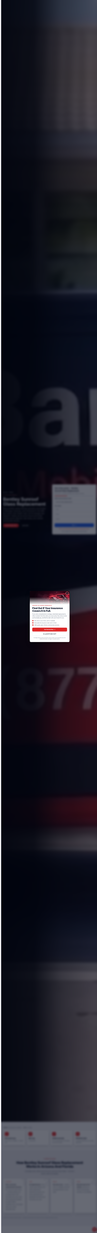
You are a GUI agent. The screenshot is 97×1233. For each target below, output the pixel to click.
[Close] (67, 593)
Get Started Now (49, 629)
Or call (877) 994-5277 (49, 634)
